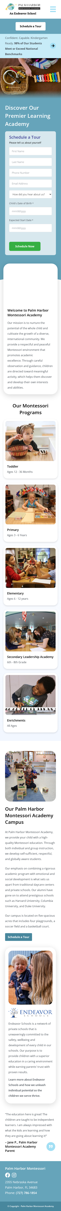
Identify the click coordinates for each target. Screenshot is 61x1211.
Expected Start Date (21, 220)
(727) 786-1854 (26, 1193)
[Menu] (53, 9)
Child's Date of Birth (21, 203)
